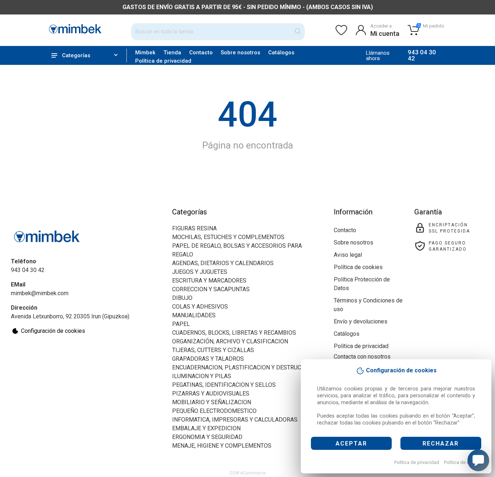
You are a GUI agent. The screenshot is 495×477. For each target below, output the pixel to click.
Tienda (172, 52)
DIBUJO (182, 297)
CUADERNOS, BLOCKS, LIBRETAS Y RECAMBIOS (234, 332)
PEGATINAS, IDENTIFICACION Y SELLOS (224, 384)
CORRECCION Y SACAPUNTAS (211, 289)
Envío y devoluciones (360, 321)
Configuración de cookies (53, 330)
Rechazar (441, 443)
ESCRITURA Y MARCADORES (209, 280)
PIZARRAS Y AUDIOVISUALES (210, 393)
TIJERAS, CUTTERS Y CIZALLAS (213, 350)
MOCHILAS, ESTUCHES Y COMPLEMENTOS (228, 237)
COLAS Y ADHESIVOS (200, 306)
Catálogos (281, 52)
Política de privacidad (416, 462)
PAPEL (181, 324)
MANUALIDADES (194, 315)
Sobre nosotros (240, 52)
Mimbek (145, 52)
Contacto (201, 52)
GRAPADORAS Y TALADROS (208, 358)
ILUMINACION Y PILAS (201, 376)
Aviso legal (348, 254)
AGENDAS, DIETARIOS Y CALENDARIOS (223, 263)
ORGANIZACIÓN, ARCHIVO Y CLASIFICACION (230, 341)
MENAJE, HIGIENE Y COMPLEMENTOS (221, 445)
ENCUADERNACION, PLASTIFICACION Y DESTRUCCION (243, 367)
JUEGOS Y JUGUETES (199, 271)
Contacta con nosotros (362, 356)
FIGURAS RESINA (194, 228)
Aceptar (351, 443)
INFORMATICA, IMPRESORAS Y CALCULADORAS (235, 419)
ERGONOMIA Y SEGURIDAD (207, 437)
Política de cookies (463, 462)
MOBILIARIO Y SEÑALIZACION (211, 402)
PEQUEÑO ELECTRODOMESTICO (214, 410)
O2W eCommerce (247, 473)
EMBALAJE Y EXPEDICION (206, 428)
